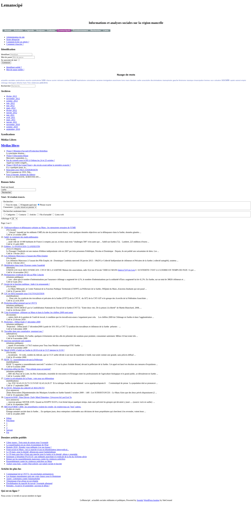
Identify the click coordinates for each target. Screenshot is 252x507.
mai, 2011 (10, 115)
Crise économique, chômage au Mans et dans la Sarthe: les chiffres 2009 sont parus (38, 312)
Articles (32, 214)
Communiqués (63, 30)
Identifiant (5, 54)
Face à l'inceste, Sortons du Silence (20, 174)
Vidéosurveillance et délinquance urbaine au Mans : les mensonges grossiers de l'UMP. (40, 227)
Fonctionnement (80, 30)
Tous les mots (12, 205)
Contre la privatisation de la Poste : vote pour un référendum (29, 378)
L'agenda (29, 30)
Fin (7, 432)
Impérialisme (81, 80)
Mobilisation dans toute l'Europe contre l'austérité (24, 265)
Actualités (18, 30)
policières (44, 83)
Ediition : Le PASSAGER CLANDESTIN (22, 246)
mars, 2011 (10, 120)
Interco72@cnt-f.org (126, 270)
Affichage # (6, 218)
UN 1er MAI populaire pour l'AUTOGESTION (24, 293)
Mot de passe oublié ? (15, 69)
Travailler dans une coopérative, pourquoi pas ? (23, 331)
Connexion (6, 63)
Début (8, 418)
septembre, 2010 (13, 129)
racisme (99, 80)
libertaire (133, 80)
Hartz (25, 83)
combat (67, 80)
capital (232, 80)
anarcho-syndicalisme (33, 80)
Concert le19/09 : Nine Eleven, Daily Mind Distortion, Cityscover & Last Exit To (38, 397)
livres (123, 80)
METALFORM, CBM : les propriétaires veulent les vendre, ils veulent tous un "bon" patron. (42, 407)
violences (35, 83)
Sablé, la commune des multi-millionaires (21, 237)
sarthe (139, 80)
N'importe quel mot (28, 205)
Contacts (22, 214)
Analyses (40, 30)
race (212, 80)
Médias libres (10, 145)
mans (128, 80)
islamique (190, 80)
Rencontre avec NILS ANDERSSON (22, 170)
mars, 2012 (10, 108)
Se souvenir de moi (9, 60)
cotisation (217, 80)
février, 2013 (11, 96)
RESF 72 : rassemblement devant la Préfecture (23, 359)
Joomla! (140, 500)
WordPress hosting (151, 500)
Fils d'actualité (45, 214)
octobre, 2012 (12, 101)
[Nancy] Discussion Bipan (17, 156)
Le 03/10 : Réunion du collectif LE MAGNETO (24, 388)
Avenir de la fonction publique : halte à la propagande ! (27, 284)
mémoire (60, 80)
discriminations (156, 80)
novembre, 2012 (13, 98)
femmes (207, 80)
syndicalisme (20, 80)
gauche (175, 80)
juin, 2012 (10, 103)
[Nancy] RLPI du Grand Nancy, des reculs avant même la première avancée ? (38, 165)
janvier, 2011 (11, 122)
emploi (243, 80)
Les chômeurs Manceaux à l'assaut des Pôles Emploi (26, 256)
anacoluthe (146, 80)
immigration (107, 80)
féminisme (182, 80)
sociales (11, 80)
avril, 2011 (10, 117)
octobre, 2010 (12, 127)
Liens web (59, 214)
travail (73, 80)
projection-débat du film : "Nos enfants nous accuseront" (27, 369)
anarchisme (116, 80)
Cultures (51, 30)
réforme (19, 83)
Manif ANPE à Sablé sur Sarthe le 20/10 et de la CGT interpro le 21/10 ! (34, 350)
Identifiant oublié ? (14, 67)
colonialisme (91, 80)
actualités (4, 80)
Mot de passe (6, 57)
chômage (4, 83)
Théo (29, 83)
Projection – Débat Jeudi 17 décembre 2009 (22, 322)
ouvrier (54, 80)
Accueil (7, 30)
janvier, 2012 (11, 113)
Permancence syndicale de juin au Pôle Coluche (24, 275)
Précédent (10, 421)
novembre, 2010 (13, 124)
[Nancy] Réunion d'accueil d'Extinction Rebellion (27, 151)
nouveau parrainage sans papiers (17, 341)
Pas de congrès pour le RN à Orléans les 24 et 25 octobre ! (30, 160)
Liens (105, 30)
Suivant (9, 430)
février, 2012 (11, 110)
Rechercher (96, 30)
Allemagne (12, 83)
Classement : (8, 207)
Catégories (11, 214)
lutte (44, 80)
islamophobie (167, 80)
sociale (226, 80)
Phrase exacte (45, 205)
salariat (238, 80)
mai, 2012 (10, 106)
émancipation (199, 80)
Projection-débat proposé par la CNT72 (20, 303)
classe (48, 80)
